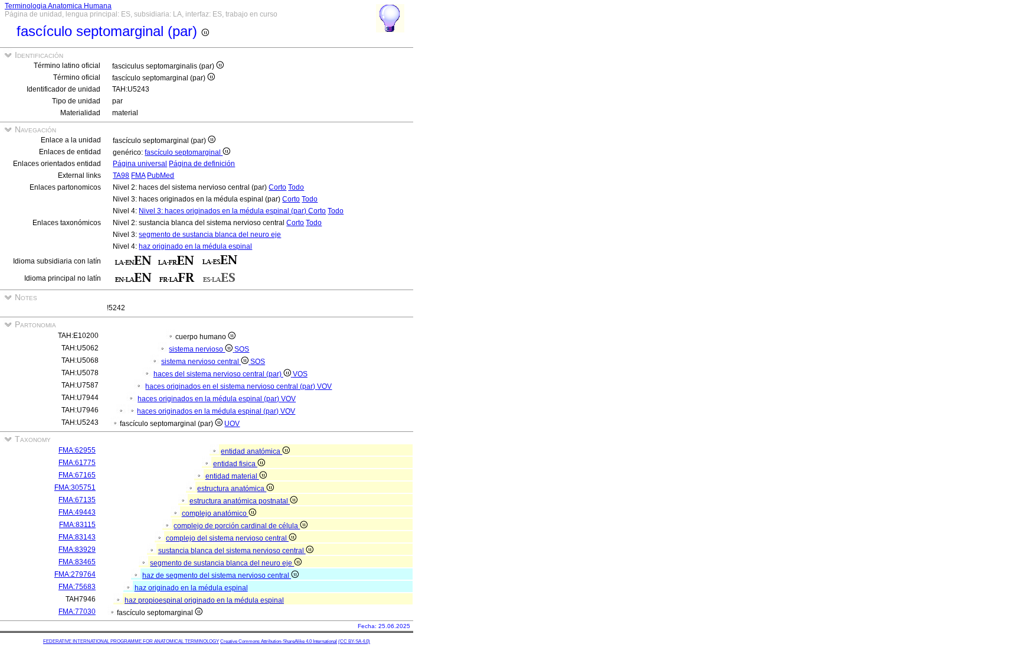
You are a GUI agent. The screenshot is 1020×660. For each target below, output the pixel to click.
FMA (138, 175)
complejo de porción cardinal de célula (237, 526)
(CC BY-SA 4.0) (354, 641)
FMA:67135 (77, 500)
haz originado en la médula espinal (195, 246)
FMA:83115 (77, 525)
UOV (232, 424)
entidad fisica (235, 464)
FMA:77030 (77, 611)
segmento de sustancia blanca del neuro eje (210, 234)
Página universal (140, 164)
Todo (296, 187)
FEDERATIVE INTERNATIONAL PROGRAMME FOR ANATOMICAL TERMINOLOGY (131, 641)
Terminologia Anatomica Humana (58, 6)
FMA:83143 (77, 537)
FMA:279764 (75, 574)
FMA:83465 (77, 562)
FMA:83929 (77, 549)
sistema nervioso (197, 349)
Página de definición (202, 164)
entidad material (232, 476)
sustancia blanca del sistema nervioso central (232, 551)
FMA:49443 (77, 512)
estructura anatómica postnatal (239, 501)
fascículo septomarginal (184, 152)
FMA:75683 (77, 587)
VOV (324, 386)
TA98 (121, 175)
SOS (241, 349)
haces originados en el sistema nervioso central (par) (231, 386)
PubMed (160, 175)
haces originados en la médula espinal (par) (209, 399)
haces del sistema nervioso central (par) (218, 374)
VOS (300, 374)
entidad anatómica (251, 451)
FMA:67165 (77, 475)
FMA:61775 (77, 463)
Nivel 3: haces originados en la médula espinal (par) (223, 211)
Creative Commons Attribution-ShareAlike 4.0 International (278, 641)
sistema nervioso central (201, 361)
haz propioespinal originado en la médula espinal (204, 600)
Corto (277, 187)
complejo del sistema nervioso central (227, 538)
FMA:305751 (75, 487)
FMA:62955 (77, 450)
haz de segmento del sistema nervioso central (216, 575)
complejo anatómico (215, 513)
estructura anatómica (231, 489)
